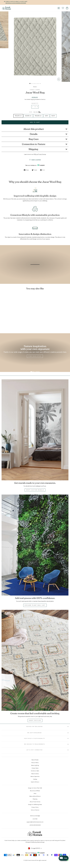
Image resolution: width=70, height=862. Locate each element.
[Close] (60, 405)
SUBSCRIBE (48, 451)
